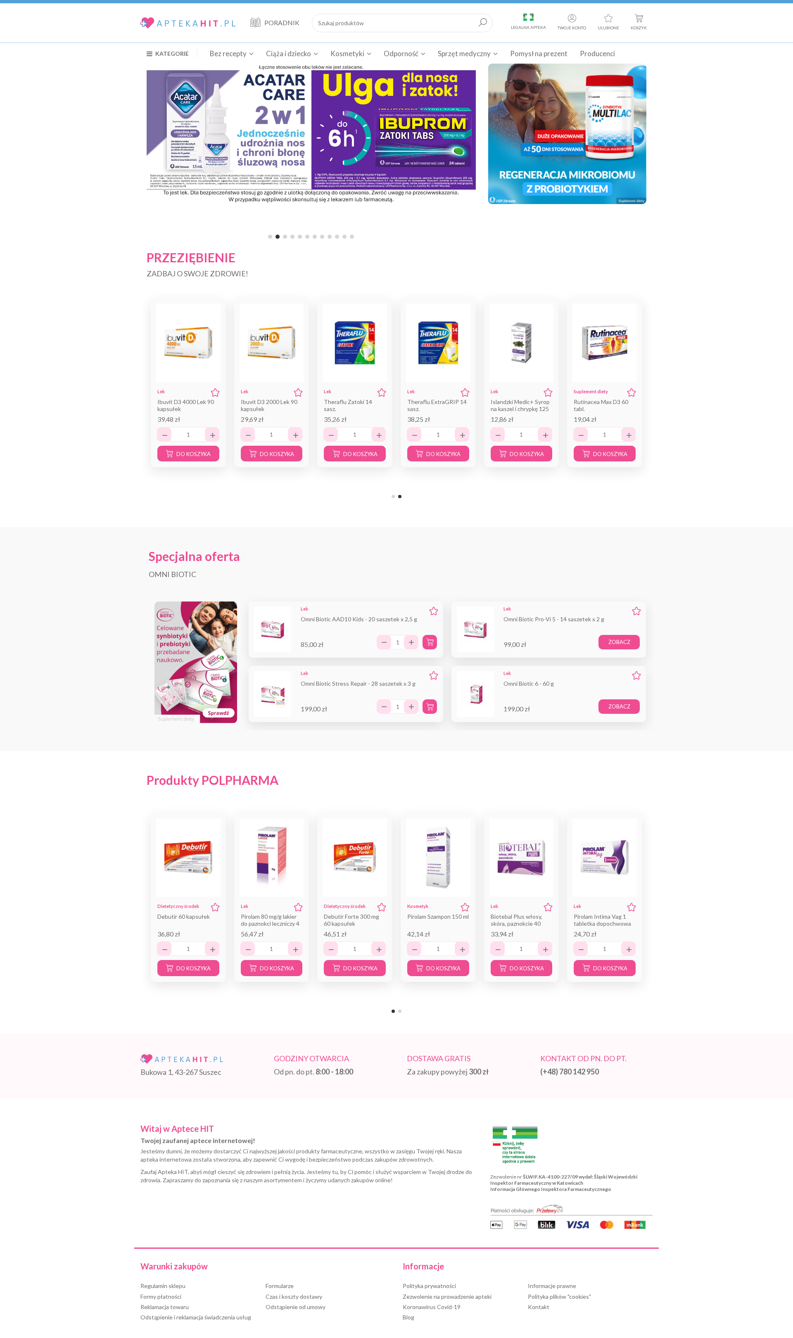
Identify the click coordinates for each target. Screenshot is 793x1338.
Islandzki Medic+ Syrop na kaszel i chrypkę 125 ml (520, 408)
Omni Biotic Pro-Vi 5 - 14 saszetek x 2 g (553, 619)
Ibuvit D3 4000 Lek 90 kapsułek (185, 405)
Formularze (280, 1285)
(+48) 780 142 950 (569, 1071)
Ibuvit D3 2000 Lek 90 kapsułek (269, 405)
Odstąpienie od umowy (295, 1306)
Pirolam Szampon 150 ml (438, 916)
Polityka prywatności (429, 1285)
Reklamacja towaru (164, 1306)
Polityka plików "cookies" (559, 1296)
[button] (172, 53)
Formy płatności (160, 1296)
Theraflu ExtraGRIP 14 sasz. (437, 405)
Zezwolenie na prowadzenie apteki (447, 1296)
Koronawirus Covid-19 (432, 1306)
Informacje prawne (552, 1285)
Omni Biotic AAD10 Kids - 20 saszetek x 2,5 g (359, 619)
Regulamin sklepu (162, 1285)
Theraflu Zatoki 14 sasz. (348, 405)
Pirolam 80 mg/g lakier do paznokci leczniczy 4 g (270, 923)
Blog (408, 1317)
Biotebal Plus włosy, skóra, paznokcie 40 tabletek (516, 923)
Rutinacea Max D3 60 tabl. (601, 405)
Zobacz (619, 642)
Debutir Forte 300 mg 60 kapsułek (351, 920)
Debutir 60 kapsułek (183, 916)
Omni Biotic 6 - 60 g (528, 683)
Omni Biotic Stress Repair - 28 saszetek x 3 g (358, 683)
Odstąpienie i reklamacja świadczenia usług (195, 1317)
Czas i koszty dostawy (294, 1296)
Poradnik (281, 22)
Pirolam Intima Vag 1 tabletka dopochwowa (602, 920)
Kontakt (538, 1306)
